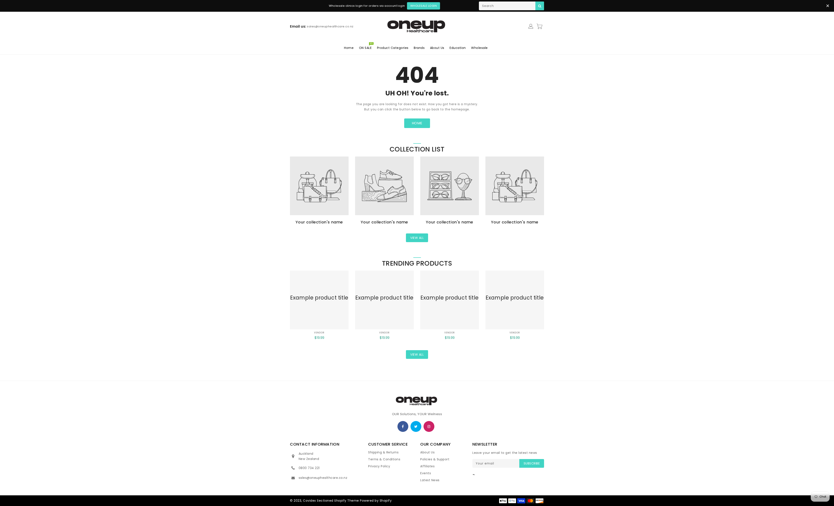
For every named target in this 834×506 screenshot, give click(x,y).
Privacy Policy (379, 466)
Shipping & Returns (383, 452)
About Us (427, 452)
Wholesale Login (423, 6)
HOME (417, 123)
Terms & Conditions (384, 459)
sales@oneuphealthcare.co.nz (323, 478)
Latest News (430, 480)
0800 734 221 (309, 468)
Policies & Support (434, 459)
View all (417, 238)
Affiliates (427, 466)
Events (425, 473)
